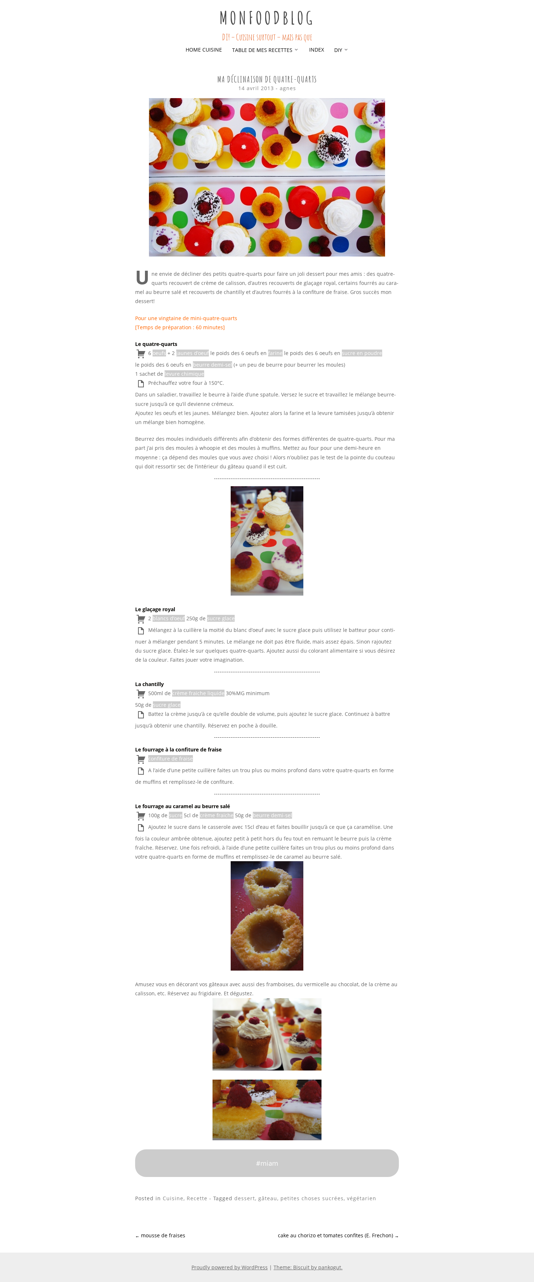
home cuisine (204, 49)
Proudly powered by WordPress (229, 1267)
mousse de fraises (160, 1235)
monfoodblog (267, 18)
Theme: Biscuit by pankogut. (308, 1267)
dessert (244, 1198)
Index (316, 49)
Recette (197, 1198)
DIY (338, 50)
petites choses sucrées (312, 1198)
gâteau (267, 1198)
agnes (288, 88)
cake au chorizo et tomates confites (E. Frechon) (338, 1235)
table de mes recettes (262, 50)
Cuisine (173, 1198)
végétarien (361, 1198)
